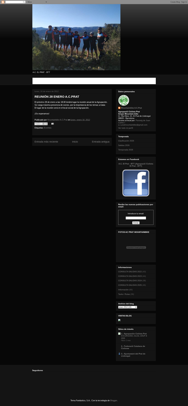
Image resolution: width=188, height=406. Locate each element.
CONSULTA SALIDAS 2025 (130, 285)
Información (123, 290)
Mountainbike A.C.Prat (131, 108)
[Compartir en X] (41, 123)
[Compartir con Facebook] (43, 123)
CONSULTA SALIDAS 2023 (130, 276)
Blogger (113, 400)
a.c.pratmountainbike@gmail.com (132, 125)
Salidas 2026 (124, 145)
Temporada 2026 (125, 150)
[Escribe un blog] (38, 123)
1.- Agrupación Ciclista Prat (134, 334)
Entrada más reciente (46, 141)
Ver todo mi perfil (125, 128)
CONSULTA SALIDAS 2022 (130, 271)
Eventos (47, 128)
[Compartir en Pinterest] (46, 123)
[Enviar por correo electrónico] (35, 123)
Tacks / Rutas (124, 294)
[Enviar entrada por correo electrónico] (52, 123)
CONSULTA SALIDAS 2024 (130, 280)
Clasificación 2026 (126, 141)
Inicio (75, 141)
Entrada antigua (100, 141)
